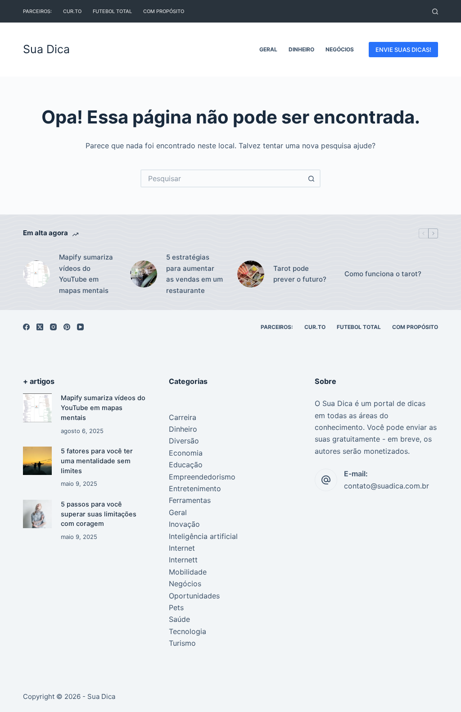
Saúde (179, 619)
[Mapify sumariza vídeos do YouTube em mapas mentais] (37, 407)
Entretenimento (195, 488)
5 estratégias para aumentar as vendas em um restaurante (194, 274)
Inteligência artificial (203, 536)
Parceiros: (37, 11)
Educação (186, 464)
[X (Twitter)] (39, 327)
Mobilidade (188, 571)
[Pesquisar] (435, 11)
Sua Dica (46, 49)
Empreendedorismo (202, 476)
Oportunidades (194, 595)
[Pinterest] (66, 327)
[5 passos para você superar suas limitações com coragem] (37, 514)
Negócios (339, 49)
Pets (176, 607)
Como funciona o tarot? (382, 273)
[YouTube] (80, 327)
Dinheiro (301, 49)
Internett (183, 559)
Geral (268, 49)
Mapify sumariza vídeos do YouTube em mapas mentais (86, 274)
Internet (182, 547)
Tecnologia (187, 631)
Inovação (184, 524)
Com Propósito (163, 11)
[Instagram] (53, 327)
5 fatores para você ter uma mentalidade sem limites (97, 461)
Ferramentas (190, 500)
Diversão (184, 440)
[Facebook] (26, 327)
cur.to (72, 11)
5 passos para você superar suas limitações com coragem (98, 514)
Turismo (182, 643)
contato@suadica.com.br (386, 485)
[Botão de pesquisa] (312, 178)
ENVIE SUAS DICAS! (403, 49)
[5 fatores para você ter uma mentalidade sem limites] (37, 461)
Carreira (182, 417)
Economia (186, 452)
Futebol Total (112, 11)
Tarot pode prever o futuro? (299, 274)
